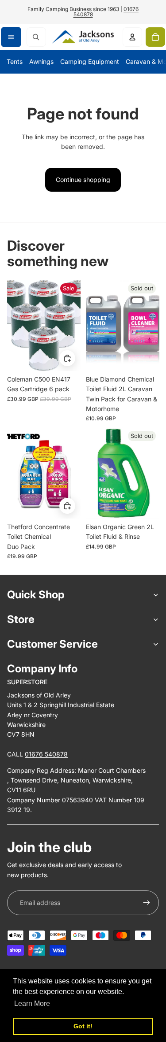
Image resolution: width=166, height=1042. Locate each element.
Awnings (41, 61)
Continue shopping (83, 179)
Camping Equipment (89, 61)
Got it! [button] (83, 1026)
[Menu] (11, 37)
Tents (15, 61)
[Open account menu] (132, 37)
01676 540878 (46, 754)
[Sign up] (146, 902)
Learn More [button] (32, 1003)
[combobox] (36, 37)
